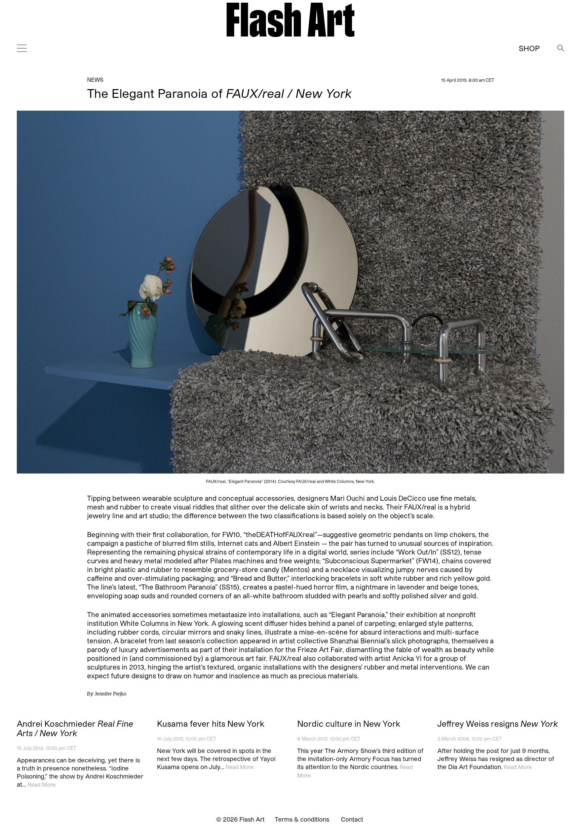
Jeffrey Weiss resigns (497, 723)
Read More (41, 784)
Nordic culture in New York (348, 723)
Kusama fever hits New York (211, 723)
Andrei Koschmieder (75, 728)
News (95, 79)
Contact (352, 819)
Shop (529, 48)
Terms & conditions (302, 819)
